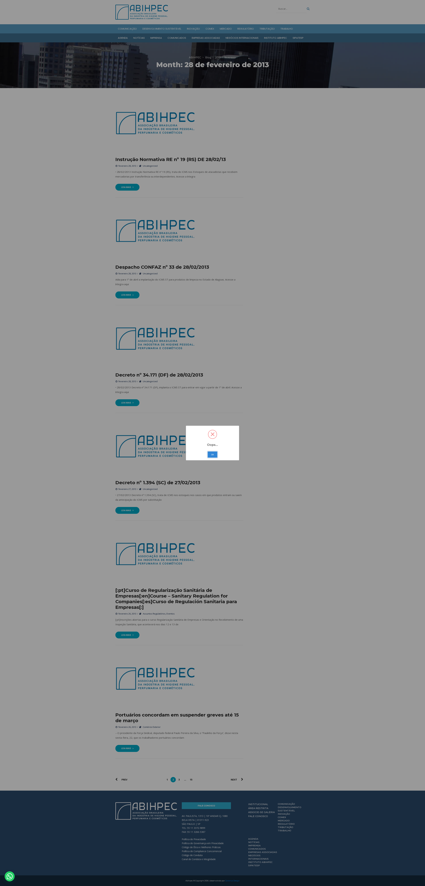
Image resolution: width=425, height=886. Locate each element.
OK (212, 454)
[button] (10, 876)
